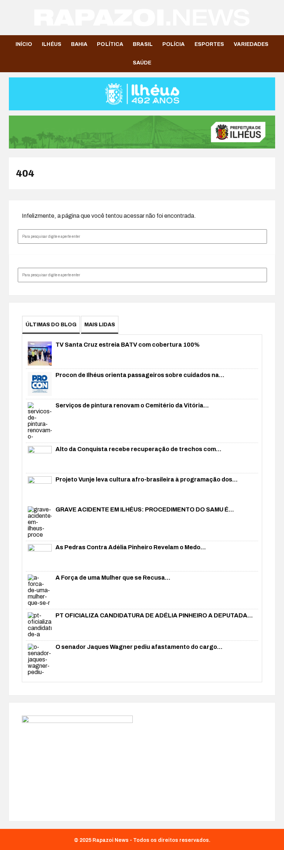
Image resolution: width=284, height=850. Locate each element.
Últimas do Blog (51, 324)
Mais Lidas (99, 324)
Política (110, 44)
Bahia (79, 44)
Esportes (209, 44)
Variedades (251, 44)
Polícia (173, 44)
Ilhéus (51, 44)
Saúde (142, 63)
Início (24, 44)
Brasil (143, 44)
